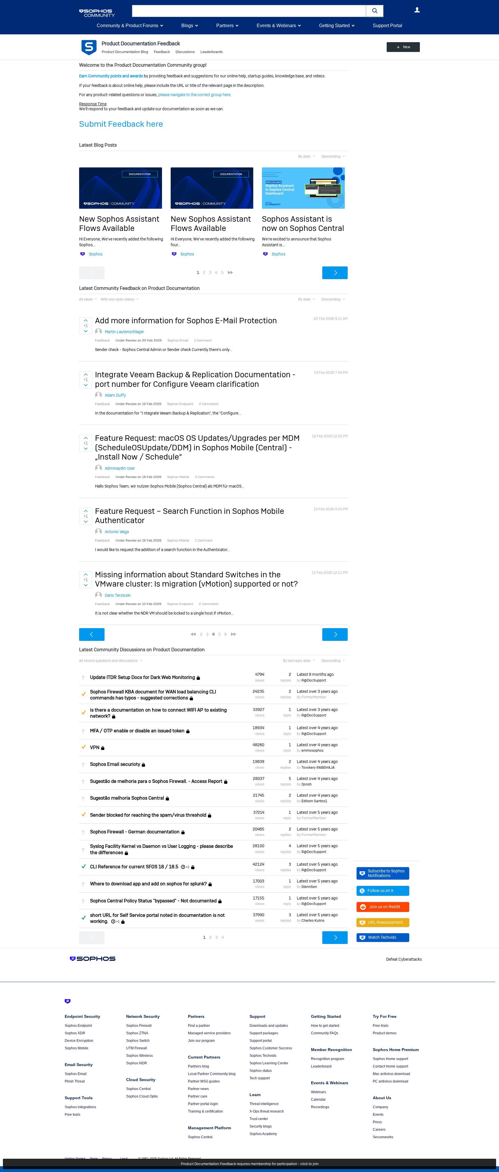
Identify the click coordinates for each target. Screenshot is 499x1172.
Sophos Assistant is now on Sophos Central (303, 223)
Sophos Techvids (263, 1056)
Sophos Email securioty (115, 765)
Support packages (264, 1033)
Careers (379, 1130)
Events (378, 1115)
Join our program (201, 1041)
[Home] (104, 13)
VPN (94, 747)
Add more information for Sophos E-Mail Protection (186, 321)
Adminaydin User (120, 468)
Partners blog (198, 1066)
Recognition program (327, 1059)
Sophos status (261, 1071)
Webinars (318, 1092)
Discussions (185, 52)
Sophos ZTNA (137, 1033)
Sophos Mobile (76, 1048)
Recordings (320, 1107)
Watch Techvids (382, 937)
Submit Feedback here (121, 124)
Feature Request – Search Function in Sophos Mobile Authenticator (189, 515)
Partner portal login (203, 1104)
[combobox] (249, 11)
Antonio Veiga (117, 531)
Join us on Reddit (384, 906)
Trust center (259, 1119)
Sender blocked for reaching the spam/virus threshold (148, 815)
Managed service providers (209, 1033)
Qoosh (306, 784)
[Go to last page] (230, 272)
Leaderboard (321, 1066)
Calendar (318, 1100)
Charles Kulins (312, 920)
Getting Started (334, 25)
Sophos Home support (390, 1059)
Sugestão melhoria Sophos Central (127, 798)
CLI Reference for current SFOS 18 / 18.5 (134, 867)
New (406, 47)
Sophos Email (76, 1074)
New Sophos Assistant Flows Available (119, 223)
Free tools (72, 1115)
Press (377, 1122)
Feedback (162, 52)
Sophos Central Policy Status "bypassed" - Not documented (153, 901)
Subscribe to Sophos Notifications (386, 873)
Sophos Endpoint (78, 1026)
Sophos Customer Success (271, 1048)
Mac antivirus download (391, 1074)
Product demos (384, 1033)
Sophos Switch (138, 1041)
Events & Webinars (276, 25)
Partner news (198, 1089)
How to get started (325, 1026)
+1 (187, 867)
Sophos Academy (263, 1134)
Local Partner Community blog (212, 1074)
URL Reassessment (385, 922)
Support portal (261, 1041)
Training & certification (205, 1111)
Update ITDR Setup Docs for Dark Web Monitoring (142, 677)
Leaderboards (211, 52)
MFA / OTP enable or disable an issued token (137, 731)
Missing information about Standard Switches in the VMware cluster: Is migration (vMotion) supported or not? (196, 579)
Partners (225, 25)
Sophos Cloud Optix (142, 1096)
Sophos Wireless (139, 1056)
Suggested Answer (83, 694)
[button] (374, 11)
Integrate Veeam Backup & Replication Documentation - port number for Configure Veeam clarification (195, 379)
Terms (94, 1158)
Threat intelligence (264, 1104)
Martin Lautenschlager (124, 331)
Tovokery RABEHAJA (318, 767)
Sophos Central (138, 1089)
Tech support (260, 1078)
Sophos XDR (75, 1033)
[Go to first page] (193, 634)
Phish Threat (75, 1081)
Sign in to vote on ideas (85, 320)
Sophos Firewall (139, 1026)
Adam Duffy (115, 395)
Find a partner (199, 1026)
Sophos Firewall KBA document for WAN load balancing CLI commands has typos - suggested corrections (153, 695)
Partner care (197, 1096)
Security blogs (261, 1126)
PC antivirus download (390, 1081)
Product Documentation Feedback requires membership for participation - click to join (250, 1164)
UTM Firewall (136, 1048)
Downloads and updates (269, 1026)
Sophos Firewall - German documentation (135, 832)
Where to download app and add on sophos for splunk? (148, 884)
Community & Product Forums (127, 25)
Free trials (380, 1026)
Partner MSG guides (204, 1081)
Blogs (187, 25)
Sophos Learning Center (269, 1063)
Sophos (96, 254)
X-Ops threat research (267, 1111)
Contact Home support (390, 1066)
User (417, 10)
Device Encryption (79, 1041)
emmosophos (312, 750)
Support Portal (387, 25)
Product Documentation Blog (125, 52)
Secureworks (383, 1137)
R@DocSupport (313, 680)
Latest (315, 674)
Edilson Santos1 (314, 801)
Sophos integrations (80, 1107)
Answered (83, 866)
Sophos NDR (136, 1063)
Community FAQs (324, 1033)
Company (380, 1107)
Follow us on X (380, 890)
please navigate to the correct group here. (194, 94)
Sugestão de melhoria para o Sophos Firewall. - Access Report (156, 781)
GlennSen (309, 886)
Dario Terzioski (118, 595)
